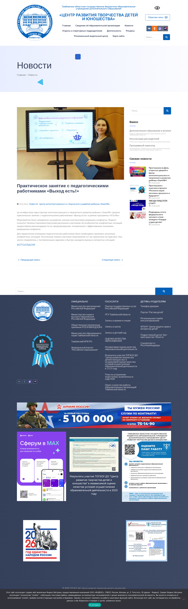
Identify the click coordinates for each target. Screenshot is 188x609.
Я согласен (95, 605)
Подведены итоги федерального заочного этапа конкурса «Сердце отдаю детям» (157, 217)
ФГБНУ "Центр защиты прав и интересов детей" (156, 327)
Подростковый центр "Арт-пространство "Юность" (154, 336)
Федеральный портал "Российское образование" (84, 348)
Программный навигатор (142, 146)
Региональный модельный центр (91, 36)
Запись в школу (113, 326)
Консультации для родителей (144, 139)
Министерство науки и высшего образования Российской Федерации (83, 316)
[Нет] (183, 599)
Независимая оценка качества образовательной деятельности (121, 348)
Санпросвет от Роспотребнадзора (150, 344)
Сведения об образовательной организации (97, 25)
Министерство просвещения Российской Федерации (85, 307)
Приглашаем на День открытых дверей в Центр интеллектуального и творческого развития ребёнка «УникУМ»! (160, 174)
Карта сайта (118, 36)
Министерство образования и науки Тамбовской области (86, 334)
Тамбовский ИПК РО (81, 341)
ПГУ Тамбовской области (117, 314)
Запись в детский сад (115, 332)
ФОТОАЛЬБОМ (26, 244)
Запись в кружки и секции (117, 320)
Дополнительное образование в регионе (150, 131)
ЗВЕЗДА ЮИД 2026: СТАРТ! (158, 202)
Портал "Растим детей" (152, 312)
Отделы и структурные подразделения (82, 30)
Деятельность (114, 30)
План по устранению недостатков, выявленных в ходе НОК (119, 376)
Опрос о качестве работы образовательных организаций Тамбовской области (120, 387)
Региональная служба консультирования (152, 319)
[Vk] (149, 28)
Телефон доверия (150, 306)
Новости (129, 25)
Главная (66, 25)
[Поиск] (167, 110)
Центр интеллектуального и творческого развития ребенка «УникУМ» (74, 204)
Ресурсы (130, 30)
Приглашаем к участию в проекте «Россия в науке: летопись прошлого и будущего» (159, 190)
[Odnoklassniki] (154, 28)
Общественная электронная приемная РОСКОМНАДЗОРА (86, 326)
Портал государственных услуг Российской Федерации (120, 307)
